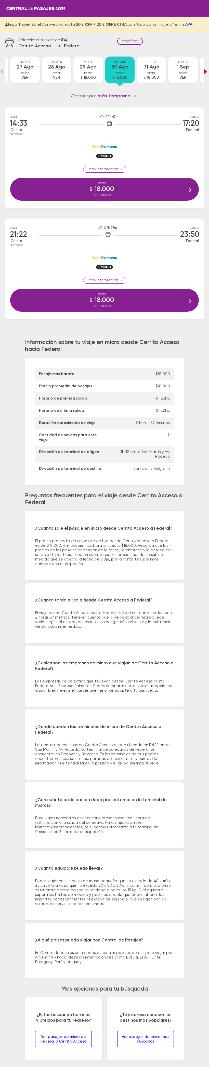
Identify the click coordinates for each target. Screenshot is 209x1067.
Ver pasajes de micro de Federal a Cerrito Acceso (64, 1039)
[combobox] (117, 96)
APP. (189, 25)
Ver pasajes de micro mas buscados (145, 1039)
